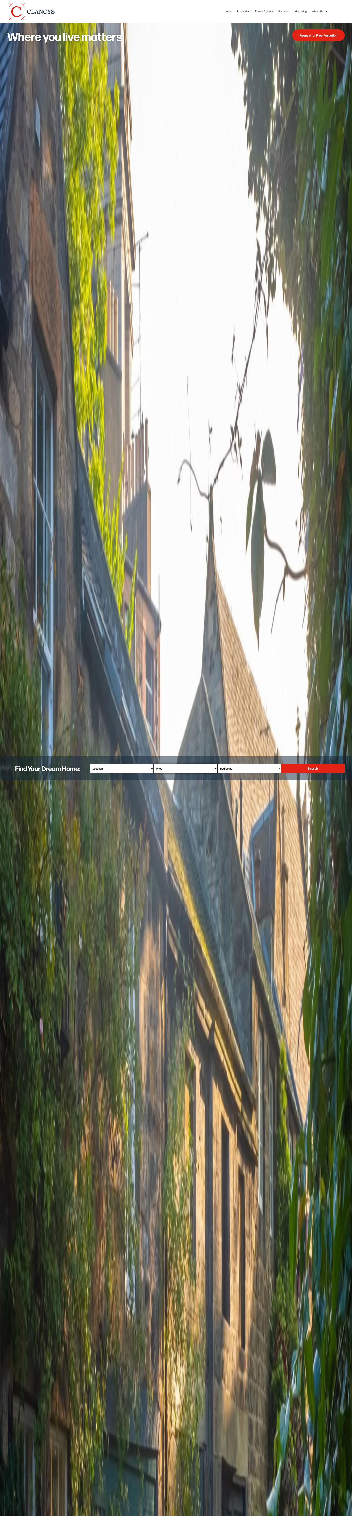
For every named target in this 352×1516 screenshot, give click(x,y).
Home (228, 11)
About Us (317, 11)
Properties (243, 11)
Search (313, 768)
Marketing (301, 11)
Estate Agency (264, 11)
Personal (283, 11)
